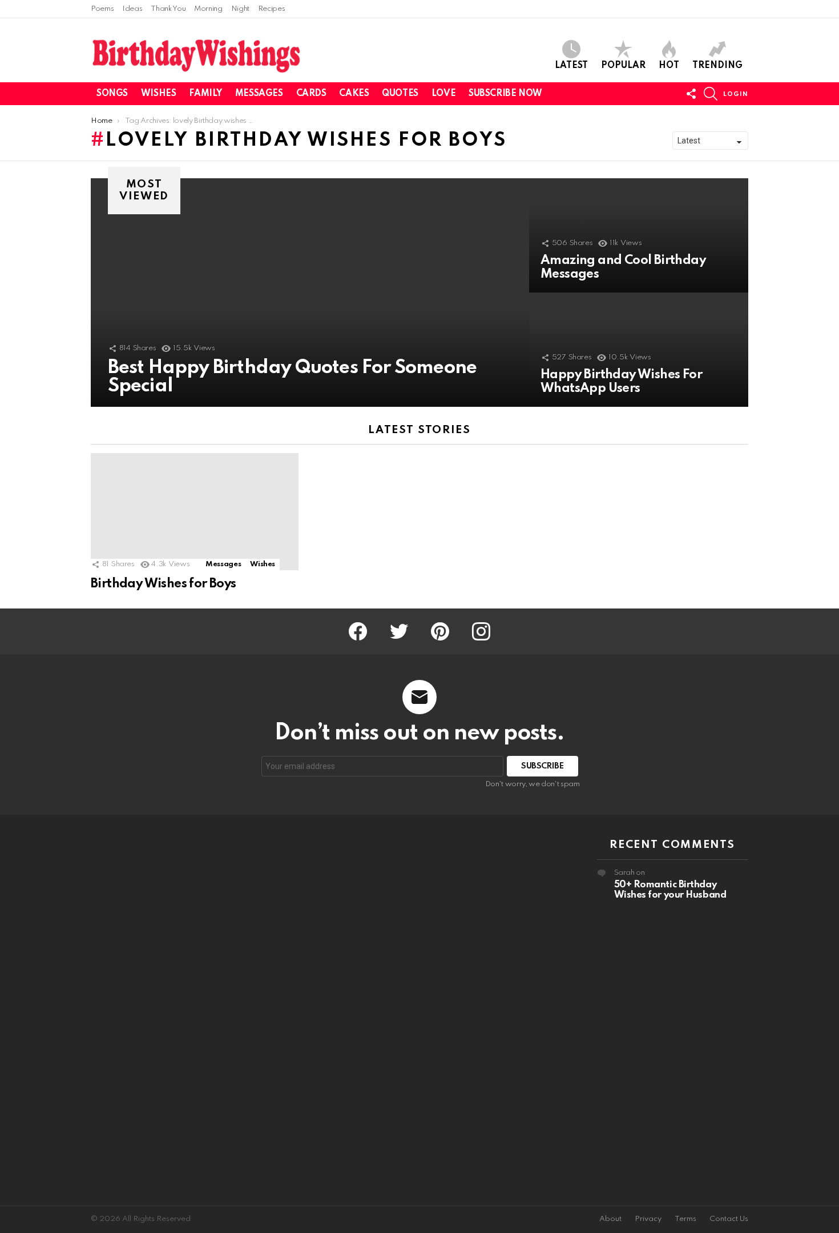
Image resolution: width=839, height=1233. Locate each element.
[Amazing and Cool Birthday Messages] (638, 235)
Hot (669, 65)
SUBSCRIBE (542, 766)
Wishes (158, 93)
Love (443, 93)
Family (205, 93)
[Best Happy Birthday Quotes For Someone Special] (310, 292)
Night (240, 9)
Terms (685, 1219)
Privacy (648, 1219)
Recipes (271, 9)
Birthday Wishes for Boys (163, 584)
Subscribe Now (505, 93)
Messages (259, 93)
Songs (112, 93)
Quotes (400, 93)
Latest (571, 65)
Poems (102, 9)
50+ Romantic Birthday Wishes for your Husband (670, 890)
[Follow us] (691, 93)
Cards (311, 93)
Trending (717, 65)
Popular (623, 65)
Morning (208, 9)
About (610, 1219)
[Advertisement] (167, 1010)
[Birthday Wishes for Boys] (195, 511)
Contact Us (728, 1219)
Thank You (168, 9)
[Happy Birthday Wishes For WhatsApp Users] (638, 350)
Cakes (354, 93)
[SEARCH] (710, 93)
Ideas (132, 9)
